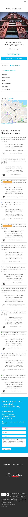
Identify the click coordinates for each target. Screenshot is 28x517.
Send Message (6, 449)
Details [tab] (6, 65)
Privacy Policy (4, 506)
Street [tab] (12, 98)
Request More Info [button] (14, 54)
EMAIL (9, 8)
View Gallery (14, 14)
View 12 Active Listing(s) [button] (14, 58)
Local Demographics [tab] (9, 70)
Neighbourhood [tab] (15, 65)
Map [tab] (5, 98)
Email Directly (8, 419)
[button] (1, 25)
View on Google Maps (7, 123)
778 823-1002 (17, 8)
